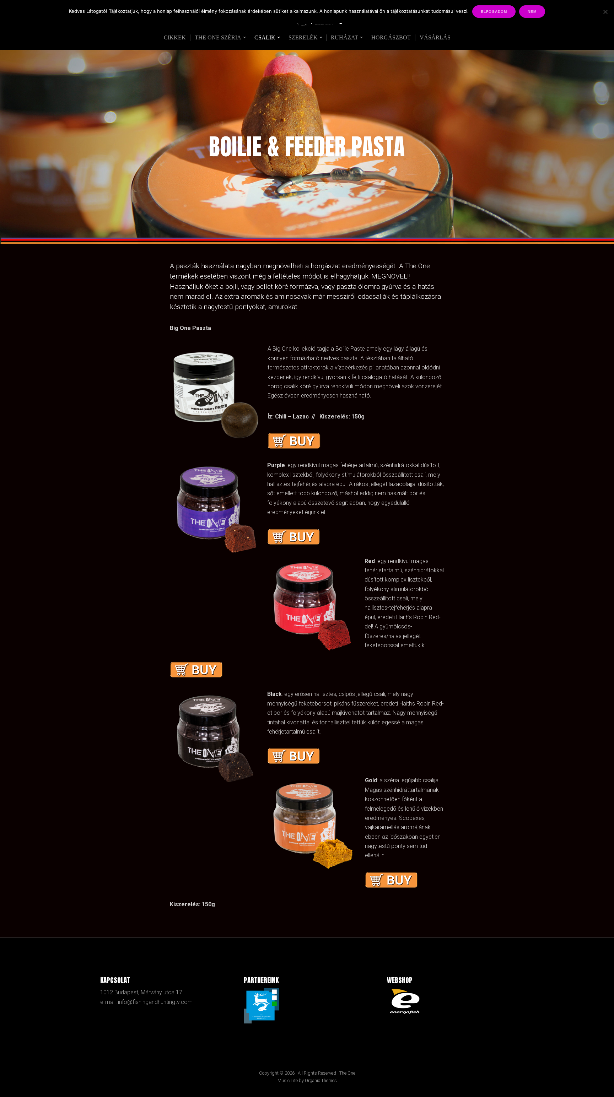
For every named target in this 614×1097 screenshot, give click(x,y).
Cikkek (175, 37)
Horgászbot (391, 37)
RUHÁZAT (344, 37)
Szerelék (303, 37)
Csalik (264, 37)
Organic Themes (321, 1080)
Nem (532, 11)
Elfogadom (494, 11)
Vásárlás (435, 37)
